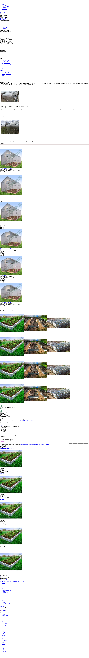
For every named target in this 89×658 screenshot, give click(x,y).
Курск (3, 633)
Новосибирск (5, 11)
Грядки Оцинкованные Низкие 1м (82, 425)
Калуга (3, 629)
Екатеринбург (4, 623)
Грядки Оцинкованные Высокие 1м (7, 448)
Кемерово (4, 630)
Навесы (3, 67)
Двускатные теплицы (6, 63)
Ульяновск (4, 651)
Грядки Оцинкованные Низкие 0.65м (8, 425)
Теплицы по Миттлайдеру (7, 64)
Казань (3, 628)
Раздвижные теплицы (6, 77)
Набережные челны (5, 638)
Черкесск (4, 654)
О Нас (3, 4)
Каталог (3, 3)
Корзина (3, 610)
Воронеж (4, 621)
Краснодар (4, 632)
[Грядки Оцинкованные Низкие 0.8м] (12, 334)
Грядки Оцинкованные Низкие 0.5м (7, 551)
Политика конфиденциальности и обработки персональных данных (12, 581)
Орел (3, 642)
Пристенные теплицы (6, 76)
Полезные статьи (5, 592)
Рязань (3, 644)
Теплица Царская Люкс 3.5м (5, 275)
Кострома (4, 631)
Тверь (3, 648)
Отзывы (3, 8)
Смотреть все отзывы (44, 147)
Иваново (4, 625)
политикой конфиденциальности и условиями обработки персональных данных (78, 443)
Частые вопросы (5, 7)
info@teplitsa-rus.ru (3, 579)
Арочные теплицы (5, 60)
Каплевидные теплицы (6, 62)
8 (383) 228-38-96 (3, 19)
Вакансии (4, 591)
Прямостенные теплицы (6, 61)
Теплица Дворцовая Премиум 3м (6, 168)
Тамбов (3, 647)
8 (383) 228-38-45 (3, 18)
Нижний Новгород (5, 639)
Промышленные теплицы (7, 66)
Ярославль (4, 656)
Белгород (4, 617)
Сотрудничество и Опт (6, 590)
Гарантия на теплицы (6, 5)
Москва (3, 614)
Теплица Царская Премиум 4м (5, 248)
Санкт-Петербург (5, 615)
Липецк (3, 635)
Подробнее (31, 0)
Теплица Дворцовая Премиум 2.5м (6, 195)
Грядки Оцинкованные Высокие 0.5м (7, 500)
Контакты (4, 10)
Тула (3, 649)
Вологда (3, 620)
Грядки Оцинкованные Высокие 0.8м (7, 474)
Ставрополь (4, 645)
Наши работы (4, 9)
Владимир (4, 619)
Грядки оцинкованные (6, 68)
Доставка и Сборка (5, 6)
